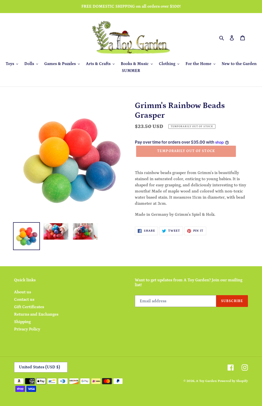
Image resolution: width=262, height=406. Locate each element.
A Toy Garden (206, 381)
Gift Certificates (29, 307)
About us (22, 292)
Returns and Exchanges (36, 314)
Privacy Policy (27, 329)
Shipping (22, 321)
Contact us (24, 299)
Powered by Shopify (233, 381)
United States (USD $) (39, 367)
